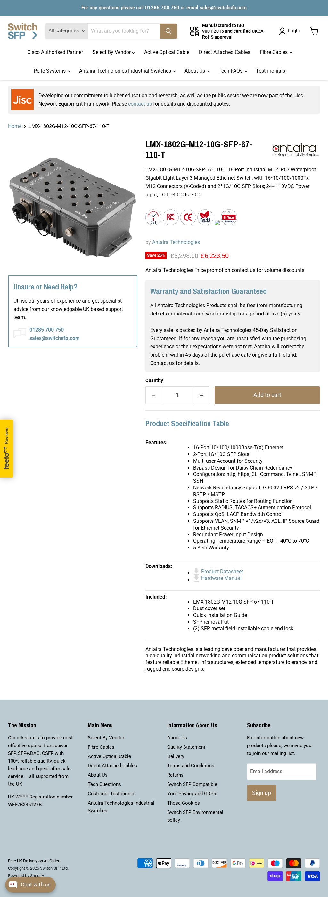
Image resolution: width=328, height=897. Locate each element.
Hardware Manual (221, 578)
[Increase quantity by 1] (201, 395)
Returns (175, 775)
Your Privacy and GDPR (191, 794)
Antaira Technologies (176, 242)
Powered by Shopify (26, 875)
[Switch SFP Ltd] (22, 31)
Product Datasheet (222, 571)
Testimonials (270, 71)
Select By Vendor (112, 52)
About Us (195, 71)
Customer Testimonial (111, 794)
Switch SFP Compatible (192, 784)
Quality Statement (186, 747)
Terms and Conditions (190, 766)
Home (14, 126)
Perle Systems (50, 71)
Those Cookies (183, 803)
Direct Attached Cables (224, 52)
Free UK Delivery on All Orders (35, 860)
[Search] (168, 31)
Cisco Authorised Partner (55, 52)
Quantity (154, 380)
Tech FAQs (231, 71)
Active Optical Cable (166, 52)
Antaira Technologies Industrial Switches (125, 71)
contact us (140, 104)
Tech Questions (104, 784)
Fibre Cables (274, 52)
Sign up (261, 792)
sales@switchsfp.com (223, 8)
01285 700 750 (162, 8)
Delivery (175, 756)
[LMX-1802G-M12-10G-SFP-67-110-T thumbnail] (17, 171)
